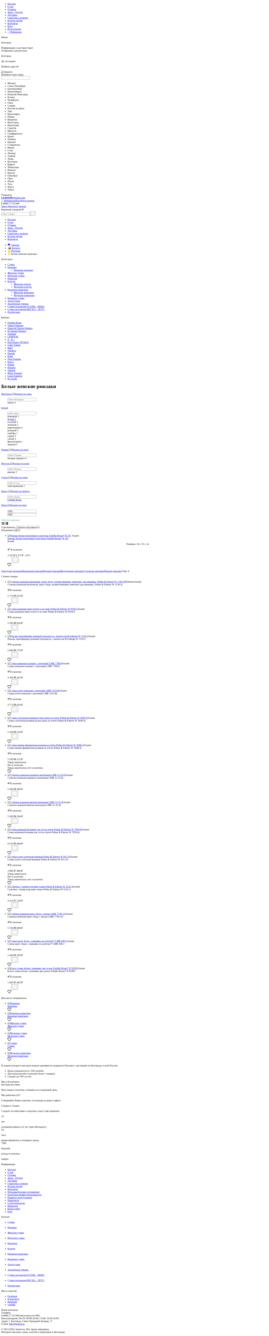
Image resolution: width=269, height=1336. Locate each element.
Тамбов (11, 156)
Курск (10, 187)
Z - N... (11, 339)
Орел (10, 178)
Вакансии (12, 1206)
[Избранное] (9, 565)
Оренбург (12, 175)
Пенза (10, 181)
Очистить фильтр (10, 520)
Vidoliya (11, 350)
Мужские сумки (16, 275)
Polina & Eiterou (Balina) (20, 328)
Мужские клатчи (23, 287)
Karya (10, 362)
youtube (11, 1304)
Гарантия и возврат (17, 17)
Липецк (11, 153)
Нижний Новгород (17, 94)
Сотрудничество (16, 1203)
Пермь (10, 116)
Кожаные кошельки (17, 289)
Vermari (11, 370)
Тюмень (11, 139)
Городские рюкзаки (11, 571)
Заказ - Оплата (15, 12)
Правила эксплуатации (19, 1197)
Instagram (12, 1302)
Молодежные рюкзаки (72, 571)
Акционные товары (17, 303)
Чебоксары (13, 167)
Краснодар (13, 125)
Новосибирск (14, 91)
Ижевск (11, 170)
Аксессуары (13, 301)
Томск (10, 189)
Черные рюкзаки (113, 571)
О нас (10, 6)
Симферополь (14, 133)
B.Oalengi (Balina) (16, 331)
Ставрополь (13, 144)
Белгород (12, 161)
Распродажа (13, 312)
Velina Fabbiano (15, 325)
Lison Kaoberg (14, 376)
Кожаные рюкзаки (23, 270)
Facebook (12, 1296)
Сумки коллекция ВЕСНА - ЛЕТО (25, 309)
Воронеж (12, 119)
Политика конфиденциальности (24, 1194)
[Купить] (15, 560)
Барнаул (11, 142)
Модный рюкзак (51, 571)
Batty (10, 348)
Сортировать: (8, 527)
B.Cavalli (12, 378)
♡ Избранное (14, 32)
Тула (9, 184)
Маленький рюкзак (32, 571)
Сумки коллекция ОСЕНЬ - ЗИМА (26, 306)
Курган (11, 173)
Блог (9, 1211)
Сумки (11, 264)
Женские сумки (15, 273)
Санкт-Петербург (16, 86)
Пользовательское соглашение (23, 1192)
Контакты (12, 23)
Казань (11, 97)
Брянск (11, 164)
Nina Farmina (14, 359)
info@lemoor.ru (17, 1324)
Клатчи (11, 281)
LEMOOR (12, 336)
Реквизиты (13, 1200)
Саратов (11, 128)
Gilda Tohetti (13, 345)
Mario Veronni (14, 373)
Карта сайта (13, 1208)
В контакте (13, 1299)
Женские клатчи (22, 284)
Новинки (12, 278)
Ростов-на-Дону (15, 108)
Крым (10, 136)
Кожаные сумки (15, 298)
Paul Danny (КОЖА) (18, 342)
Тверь (10, 159)
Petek (10, 356)
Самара (11, 105)
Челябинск (13, 100)
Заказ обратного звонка (13, 206)
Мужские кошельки (24, 295)
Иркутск (12, 130)
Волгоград (13, 122)
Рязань (10, 147)
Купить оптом (14, 20)
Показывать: (7, 530)
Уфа (9, 111)
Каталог (11, 3)
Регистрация (14, 29)
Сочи (10, 150)
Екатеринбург (14, 88)
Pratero (10, 364)
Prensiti (11, 353)
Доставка (12, 15)
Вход (10, 26)
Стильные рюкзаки (94, 571)
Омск (10, 102)
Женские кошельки (24, 292)
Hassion (11, 367)
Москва (11, 83)
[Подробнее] (9, 561)
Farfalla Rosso (14, 322)
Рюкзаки (12, 267)
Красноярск (13, 114)
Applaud (11, 334)
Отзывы (11, 9)
